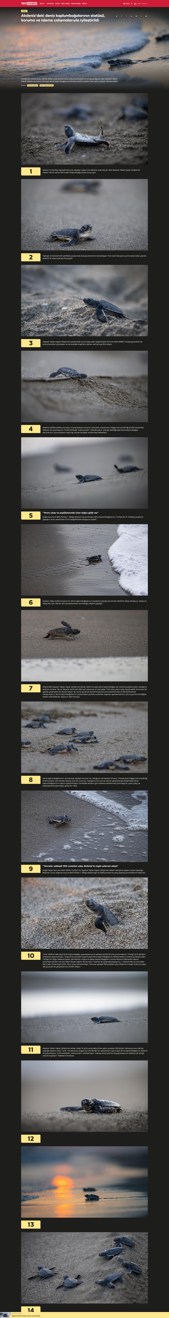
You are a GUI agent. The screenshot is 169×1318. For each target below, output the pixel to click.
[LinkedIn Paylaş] (131, 16)
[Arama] (132, 3)
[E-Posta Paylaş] (146, 16)
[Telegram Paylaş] (136, 16)
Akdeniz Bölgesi (32, 85)
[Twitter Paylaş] (126, 16)
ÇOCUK (57, 3)
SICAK (42, 3)
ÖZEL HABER (65, 3)
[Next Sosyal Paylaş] (116, 16)
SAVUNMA (50, 3)
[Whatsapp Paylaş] (141, 16)
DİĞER (84, 3)
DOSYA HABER (76, 3)
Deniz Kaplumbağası (46, 85)
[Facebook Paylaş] (121, 16)
